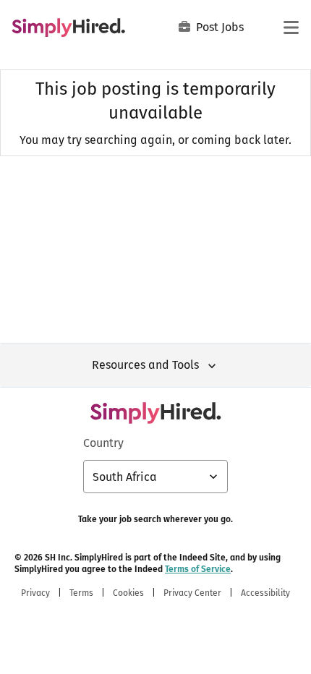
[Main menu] (290, 27)
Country (103, 443)
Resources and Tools (145, 365)
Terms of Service (198, 569)
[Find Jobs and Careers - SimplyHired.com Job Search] (68, 27)
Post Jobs (220, 27)
